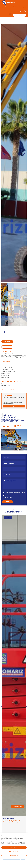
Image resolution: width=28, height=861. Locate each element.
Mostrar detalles (14, 855)
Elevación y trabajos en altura (12, 820)
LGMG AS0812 (8, 818)
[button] (10, 14)
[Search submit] (24, 7)
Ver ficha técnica (9, 389)
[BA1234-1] (14, 153)
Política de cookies (7, 859)
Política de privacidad (15, 859)
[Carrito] (21, 11)
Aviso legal (23, 859)
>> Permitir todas (14, 847)
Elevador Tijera (7, 822)
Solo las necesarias (14, 851)
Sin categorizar (16, 822)
